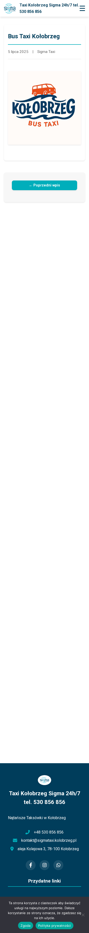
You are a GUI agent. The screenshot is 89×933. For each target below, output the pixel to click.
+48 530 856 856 (49, 832)
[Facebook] (31, 865)
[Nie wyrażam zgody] (82, 914)
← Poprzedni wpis (44, 185)
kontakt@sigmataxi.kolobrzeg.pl (48, 840)
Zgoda (25, 926)
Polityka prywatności (54, 926)
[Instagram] (44, 865)
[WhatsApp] (58, 865)
